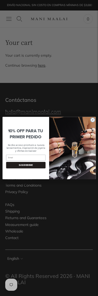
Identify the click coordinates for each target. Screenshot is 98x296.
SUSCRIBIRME (26, 165)
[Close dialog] (92, 120)
